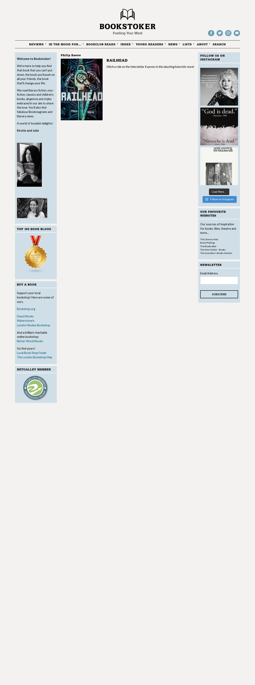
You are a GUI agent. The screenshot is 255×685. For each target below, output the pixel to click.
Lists (187, 44)
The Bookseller (208, 246)
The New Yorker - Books (213, 249)
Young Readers (149, 44)
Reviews (36, 44)
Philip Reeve (71, 55)
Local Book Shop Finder (32, 353)
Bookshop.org (26, 309)
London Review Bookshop (33, 325)
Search (219, 44)
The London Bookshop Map (34, 357)
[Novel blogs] (36, 255)
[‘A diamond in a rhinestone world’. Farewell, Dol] (219, 87)
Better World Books (30, 341)
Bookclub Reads (101, 44)
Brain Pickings (207, 242)
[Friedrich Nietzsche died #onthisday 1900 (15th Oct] (219, 126)
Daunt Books (25, 316)
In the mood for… (65, 44)
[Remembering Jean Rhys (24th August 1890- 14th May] (219, 166)
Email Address (209, 273)
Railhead (117, 60)
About (202, 44)
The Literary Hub (209, 239)
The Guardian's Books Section (216, 253)
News (173, 44)
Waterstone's (25, 320)
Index (126, 44)
